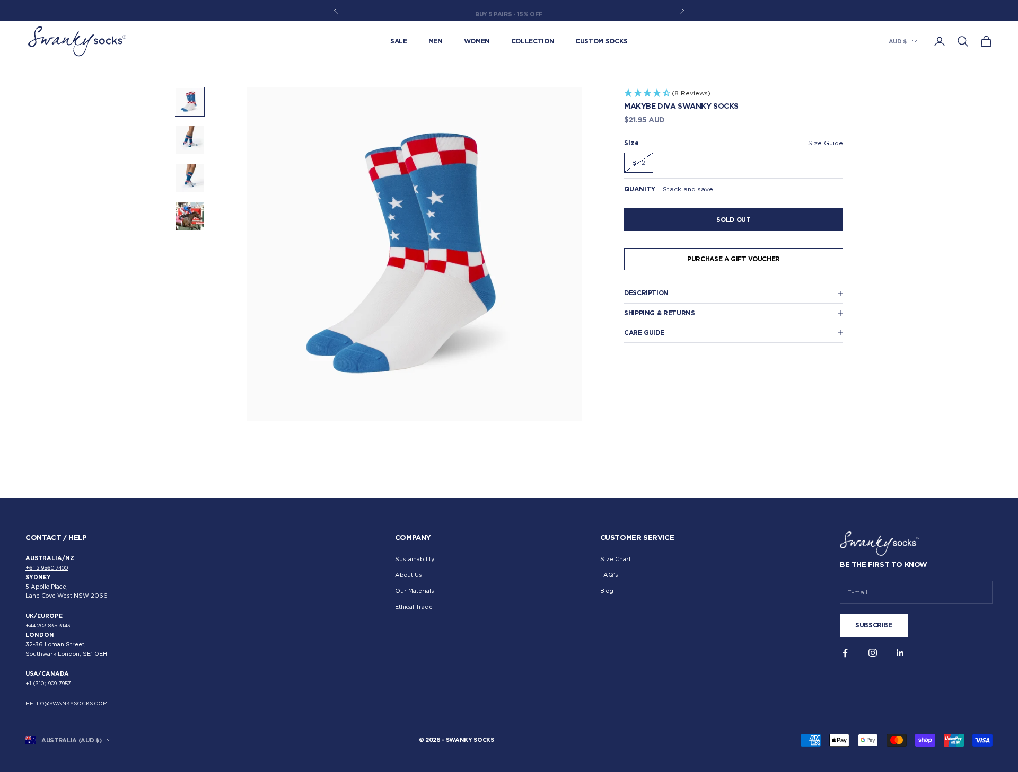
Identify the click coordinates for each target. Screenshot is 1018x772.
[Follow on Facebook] (845, 652)
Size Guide (825, 143)
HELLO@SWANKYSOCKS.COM (66, 703)
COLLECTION (532, 41)
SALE (398, 41)
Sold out (733, 220)
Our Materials (414, 591)
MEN (435, 41)
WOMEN (477, 41)
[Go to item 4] (190, 216)
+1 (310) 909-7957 (48, 683)
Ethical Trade (414, 607)
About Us (408, 575)
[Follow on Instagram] (872, 652)
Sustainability (414, 559)
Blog (606, 591)
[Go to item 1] (190, 102)
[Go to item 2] (190, 140)
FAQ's (609, 575)
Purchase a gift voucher (733, 259)
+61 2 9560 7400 (46, 568)
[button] (733, 93)
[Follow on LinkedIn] (900, 652)
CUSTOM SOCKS (601, 41)
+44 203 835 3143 (48, 625)
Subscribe (873, 625)
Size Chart (615, 559)
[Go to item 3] (190, 178)
